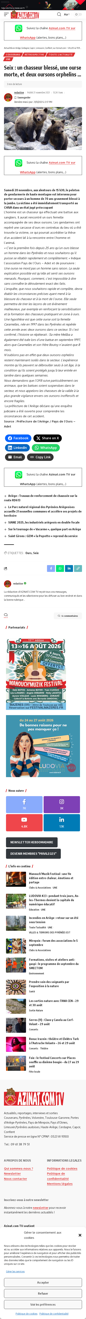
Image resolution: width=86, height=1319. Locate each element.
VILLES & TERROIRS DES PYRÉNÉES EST (49, 932)
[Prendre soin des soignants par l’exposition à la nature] (16, 987)
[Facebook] (24, 804)
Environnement (36, 973)
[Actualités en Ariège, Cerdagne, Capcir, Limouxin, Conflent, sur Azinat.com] (25, 14)
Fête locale (34, 1071)
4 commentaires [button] (69, 615)
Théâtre (44, 1048)
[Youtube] (24, 822)
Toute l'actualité (60, 54)
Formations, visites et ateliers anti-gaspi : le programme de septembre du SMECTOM (54, 964)
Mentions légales (60, 1184)
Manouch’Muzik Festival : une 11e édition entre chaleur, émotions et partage (51, 878)
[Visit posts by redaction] (8, 97)
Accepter (43, 1282)
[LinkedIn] (62, 822)
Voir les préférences (43, 1304)
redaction (19, 92)
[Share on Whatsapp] (60, 568)
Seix (36, 553)
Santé (32, 991)
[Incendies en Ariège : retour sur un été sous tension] (16, 923)
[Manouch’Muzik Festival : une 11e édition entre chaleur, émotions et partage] (16, 879)
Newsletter (12, 1173)
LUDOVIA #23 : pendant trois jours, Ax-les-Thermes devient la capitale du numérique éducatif (54, 900)
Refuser (43, 1293)
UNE (8, 59)
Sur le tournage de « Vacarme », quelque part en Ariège (44, 529)
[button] (80, 1235)
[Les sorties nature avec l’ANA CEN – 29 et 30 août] (16, 1006)
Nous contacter (15, 1179)
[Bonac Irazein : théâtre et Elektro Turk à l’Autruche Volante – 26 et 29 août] (16, 1044)
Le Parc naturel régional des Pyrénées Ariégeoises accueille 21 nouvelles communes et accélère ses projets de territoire (43, 511)
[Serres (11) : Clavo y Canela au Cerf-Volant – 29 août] (16, 1025)
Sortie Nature (36, 1010)
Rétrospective (34, 54)
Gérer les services (15, 1271)
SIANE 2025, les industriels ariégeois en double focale (44, 522)
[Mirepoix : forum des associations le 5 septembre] (16, 946)
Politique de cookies (26, 1313)
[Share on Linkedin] (69, 568)
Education (34, 909)
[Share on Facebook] (51, 568)
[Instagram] (62, 804)
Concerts (33, 1029)
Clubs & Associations (40, 887)
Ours (28, 553)
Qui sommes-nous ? (18, 1168)
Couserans (13, 54)
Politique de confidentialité (53, 1313)
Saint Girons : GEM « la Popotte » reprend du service (43, 536)
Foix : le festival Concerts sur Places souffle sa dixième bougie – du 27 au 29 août (54, 1062)
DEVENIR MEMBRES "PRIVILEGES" (33, 853)
